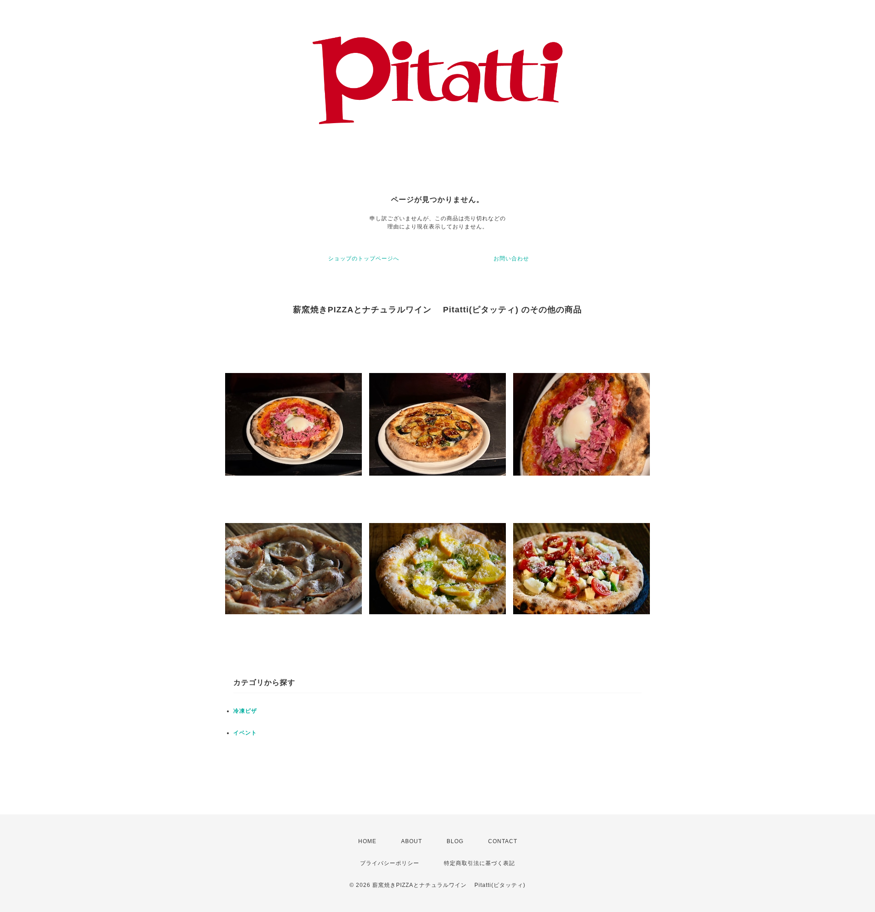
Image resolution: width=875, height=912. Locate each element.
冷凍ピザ (245, 711)
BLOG (455, 841)
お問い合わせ (511, 258)
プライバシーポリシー (389, 863)
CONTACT (502, 841)
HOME (367, 841)
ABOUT (411, 841)
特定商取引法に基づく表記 (479, 863)
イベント (245, 733)
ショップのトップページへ (363, 258)
